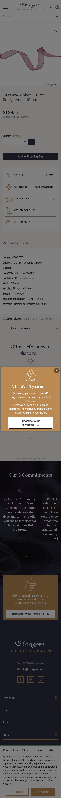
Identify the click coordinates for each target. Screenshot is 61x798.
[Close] (57, 370)
